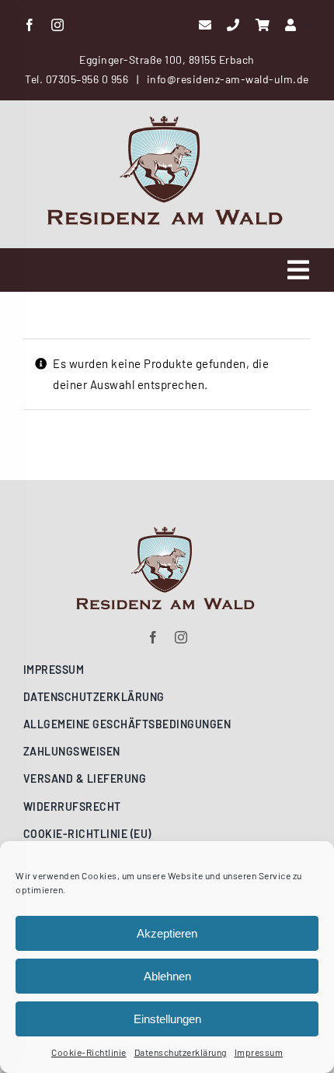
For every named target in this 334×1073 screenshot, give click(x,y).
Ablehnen (167, 976)
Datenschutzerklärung (180, 1052)
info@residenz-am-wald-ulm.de (228, 79)
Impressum (259, 1052)
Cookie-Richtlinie (89, 1052)
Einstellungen (167, 1019)
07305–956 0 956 (87, 79)
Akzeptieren (167, 933)
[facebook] (30, 25)
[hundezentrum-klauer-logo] (167, 121)
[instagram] (57, 25)
